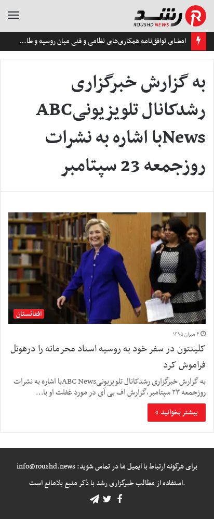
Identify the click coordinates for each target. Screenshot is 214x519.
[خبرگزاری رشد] (169, 16)
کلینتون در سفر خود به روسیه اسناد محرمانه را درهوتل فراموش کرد (108, 357)
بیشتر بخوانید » (176, 412)
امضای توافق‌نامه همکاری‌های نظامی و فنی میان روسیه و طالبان (101, 41)
